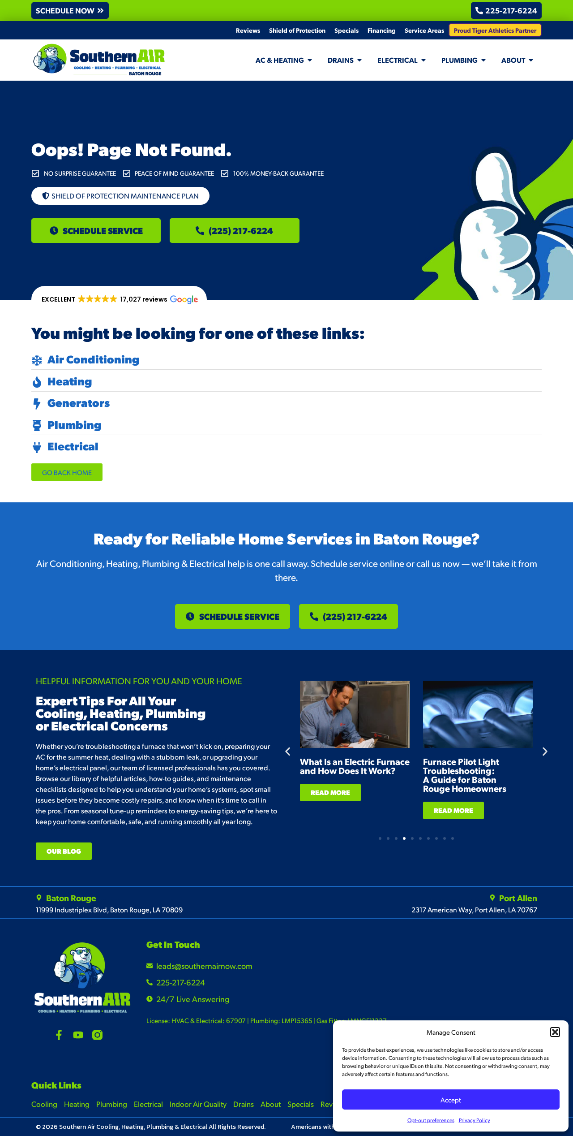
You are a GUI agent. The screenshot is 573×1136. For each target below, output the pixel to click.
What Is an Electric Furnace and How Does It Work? (355, 766)
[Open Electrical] (423, 60)
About (271, 1104)
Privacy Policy (474, 1120)
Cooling (44, 1104)
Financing (382, 30)
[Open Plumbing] (483, 60)
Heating (77, 1104)
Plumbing (111, 1104)
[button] (555, 1032)
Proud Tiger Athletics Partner (495, 30)
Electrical (148, 1104)
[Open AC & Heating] (309, 60)
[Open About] (531, 60)
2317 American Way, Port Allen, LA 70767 (474, 909)
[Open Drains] (359, 60)
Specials (346, 30)
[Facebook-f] (59, 1035)
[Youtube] (78, 1035)
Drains (243, 1104)
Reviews (248, 30)
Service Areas (424, 30)
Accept (450, 1099)
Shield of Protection (297, 30)
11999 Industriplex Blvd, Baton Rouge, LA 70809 (109, 909)
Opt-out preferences (430, 1120)
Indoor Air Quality (198, 1104)
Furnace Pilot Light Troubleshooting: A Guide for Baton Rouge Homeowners (464, 775)
